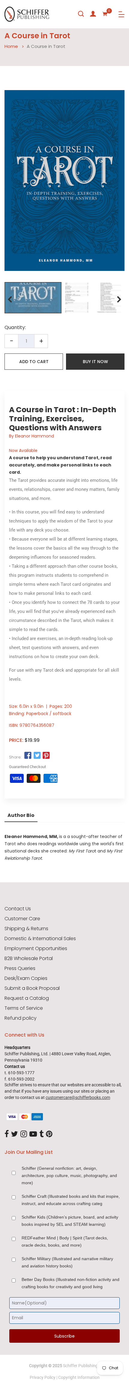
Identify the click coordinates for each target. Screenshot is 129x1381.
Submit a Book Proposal (32, 988)
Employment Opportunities (35, 948)
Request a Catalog (26, 998)
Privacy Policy (43, 1377)
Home (11, 46)
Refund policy (20, 1018)
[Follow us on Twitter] (37, 756)
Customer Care (22, 918)
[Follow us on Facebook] (28, 756)
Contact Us (17, 908)
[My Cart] (105, 14)
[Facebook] (6, 1134)
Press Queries (19, 968)
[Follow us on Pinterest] (46, 756)
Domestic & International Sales (40, 938)
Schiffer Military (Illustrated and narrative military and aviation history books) (67, 1262)
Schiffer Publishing (80, 1365)
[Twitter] (14, 1134)
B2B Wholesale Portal (28, 958)
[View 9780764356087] (33, 297)
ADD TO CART (34, 362)
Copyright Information (79, 1377)
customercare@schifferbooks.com (78, 1097)
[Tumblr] (41, 1134)
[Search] (81, 14)
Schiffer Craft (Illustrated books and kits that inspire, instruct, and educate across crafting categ (71, 1200)
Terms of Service (23, 1008)
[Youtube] (33, 1134)
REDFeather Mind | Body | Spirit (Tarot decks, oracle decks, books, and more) (65, 1241)
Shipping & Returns (26, 928)
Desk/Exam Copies (25, 978)
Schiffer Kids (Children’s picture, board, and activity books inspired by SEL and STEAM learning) (70, 1221)
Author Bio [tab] (21, 815)
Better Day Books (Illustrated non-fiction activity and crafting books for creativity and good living (70, 1283)
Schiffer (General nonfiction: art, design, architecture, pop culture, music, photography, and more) (69, 1175)
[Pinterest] (49, 1134)
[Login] (93, 14)
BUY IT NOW (95, 362)
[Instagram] (23, 1134)
